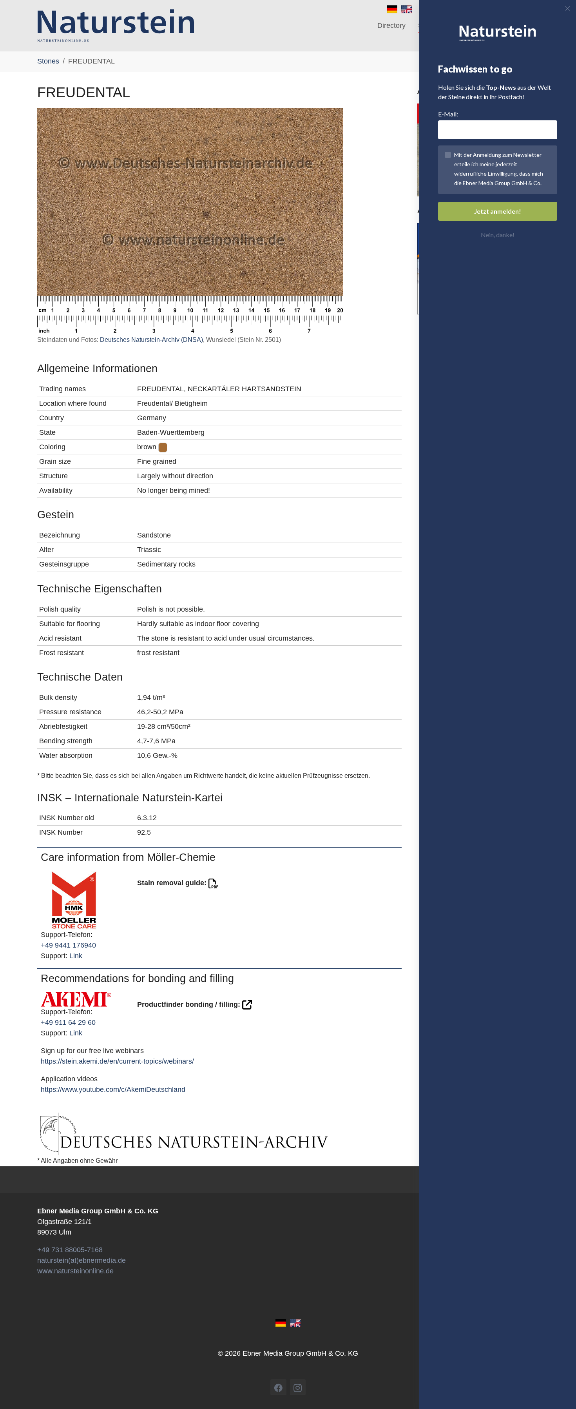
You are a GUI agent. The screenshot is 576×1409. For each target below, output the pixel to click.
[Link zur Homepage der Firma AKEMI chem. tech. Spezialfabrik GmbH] (76, 999)
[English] (406, 9)
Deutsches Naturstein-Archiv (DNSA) (151, 339)
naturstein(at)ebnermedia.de (81, 1260)
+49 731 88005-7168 (70, 1250)
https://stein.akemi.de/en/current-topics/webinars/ (117, 1061)
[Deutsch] (392, 9)
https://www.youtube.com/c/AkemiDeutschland (113, 1089)
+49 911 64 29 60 (68, 1022)
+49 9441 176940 (68, 945)
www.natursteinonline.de (75, 1271)
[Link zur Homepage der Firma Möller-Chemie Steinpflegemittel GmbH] (74, 900)
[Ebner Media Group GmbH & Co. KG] (115, 25)
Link (75, 956)
